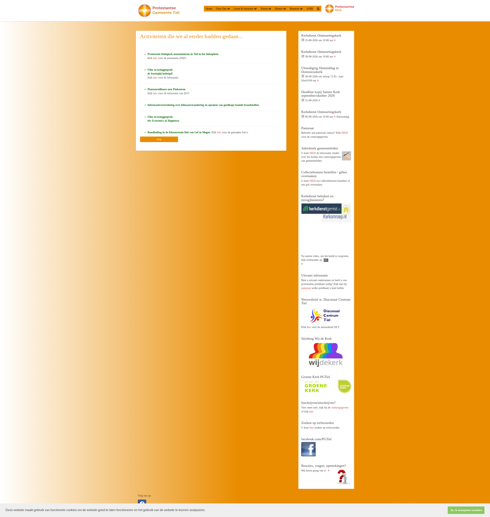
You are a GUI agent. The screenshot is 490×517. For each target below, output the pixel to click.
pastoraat (306, 288)
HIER (344, 132)
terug (159, 139)
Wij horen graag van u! (323, 468)
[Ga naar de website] (326, 315)
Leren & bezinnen (244, 8)
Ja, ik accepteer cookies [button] (466, 510)
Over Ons (221, 8)
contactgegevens (340, 407)
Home (209, 8)
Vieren (264, 8)
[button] (206, 510)
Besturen (295, 8)
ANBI (309, 8)
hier (155, 58)
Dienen (279, 8)
